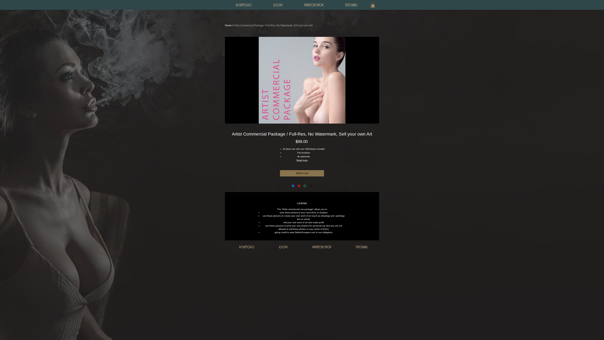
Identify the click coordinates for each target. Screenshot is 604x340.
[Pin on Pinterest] (299, 186)
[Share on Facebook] (293, 186)
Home (228, 25)
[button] (373, 5)
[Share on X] (311, 186)
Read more (302, 160)
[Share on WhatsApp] (305, 186)
